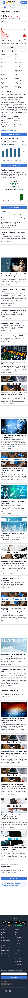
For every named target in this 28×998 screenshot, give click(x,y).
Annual (5, 141)
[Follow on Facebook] (2, 991)
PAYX (13, 446)
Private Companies (6, 940)
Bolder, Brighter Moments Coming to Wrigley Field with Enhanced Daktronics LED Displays (13, 817)
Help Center (18, 946)
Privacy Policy (18, 961)
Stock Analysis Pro (6, 948)
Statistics (24, 22)
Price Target (17, 82)
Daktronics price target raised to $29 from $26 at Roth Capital (13, 275)
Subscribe (14, 977)
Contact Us (18, 956)
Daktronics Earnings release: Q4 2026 (13, 311)
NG (10, 446)
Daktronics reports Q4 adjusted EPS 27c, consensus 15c (13, 363)
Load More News (14, 878)
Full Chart (14, 48)
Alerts (15, 51)
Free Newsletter (5, 950)
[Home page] (5, 7)
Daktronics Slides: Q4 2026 (10, 323)
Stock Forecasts (14, 207)
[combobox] (17, 6)
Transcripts (13, 214)
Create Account (19, 935)
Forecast (18, 22)
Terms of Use (18, 959)
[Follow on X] (6, 991)
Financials (11, 22)
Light (5, 984)
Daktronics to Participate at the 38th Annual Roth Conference (13, 848)
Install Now (23, 2)
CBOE (11, 885)
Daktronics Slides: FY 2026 (9, 691)
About (16, 953)
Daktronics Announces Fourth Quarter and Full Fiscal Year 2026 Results (14, 394)
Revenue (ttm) (4, 58)
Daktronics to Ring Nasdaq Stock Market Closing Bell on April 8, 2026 (13, 785)
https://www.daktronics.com (8, 130)
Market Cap (4, 54)
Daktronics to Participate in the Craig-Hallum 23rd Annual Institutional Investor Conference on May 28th (14, 610)
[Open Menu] (2, 7)
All (2, 214)
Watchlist (6, 51)
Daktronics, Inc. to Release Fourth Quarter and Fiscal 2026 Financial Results (12, 470)
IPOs (2, 935)
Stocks (3, 932)
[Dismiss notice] (1, 2)
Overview (4, 22)
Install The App (5, 956)
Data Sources (18, 940)
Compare (23, 51)
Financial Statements (14, 166)
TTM (23, 141)
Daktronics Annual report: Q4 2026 (12, 336)
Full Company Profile (14, 134)
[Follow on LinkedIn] (10, 991)
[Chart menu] (25, 181)
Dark (10, 984)
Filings (19, 214)
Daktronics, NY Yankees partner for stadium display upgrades (13, 655)
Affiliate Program (19, 964)
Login (16, 932)
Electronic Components (7, 118)
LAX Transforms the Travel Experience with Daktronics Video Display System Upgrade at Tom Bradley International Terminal (14, 754)
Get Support (4, 953)
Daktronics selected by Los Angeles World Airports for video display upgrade (13, 720)
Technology (17, 118)
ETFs (2, 937)
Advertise (17, 943)
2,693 (15, 122)
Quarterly (14, 141)
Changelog (18, 937)
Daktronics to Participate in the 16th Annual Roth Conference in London (13, 562)
